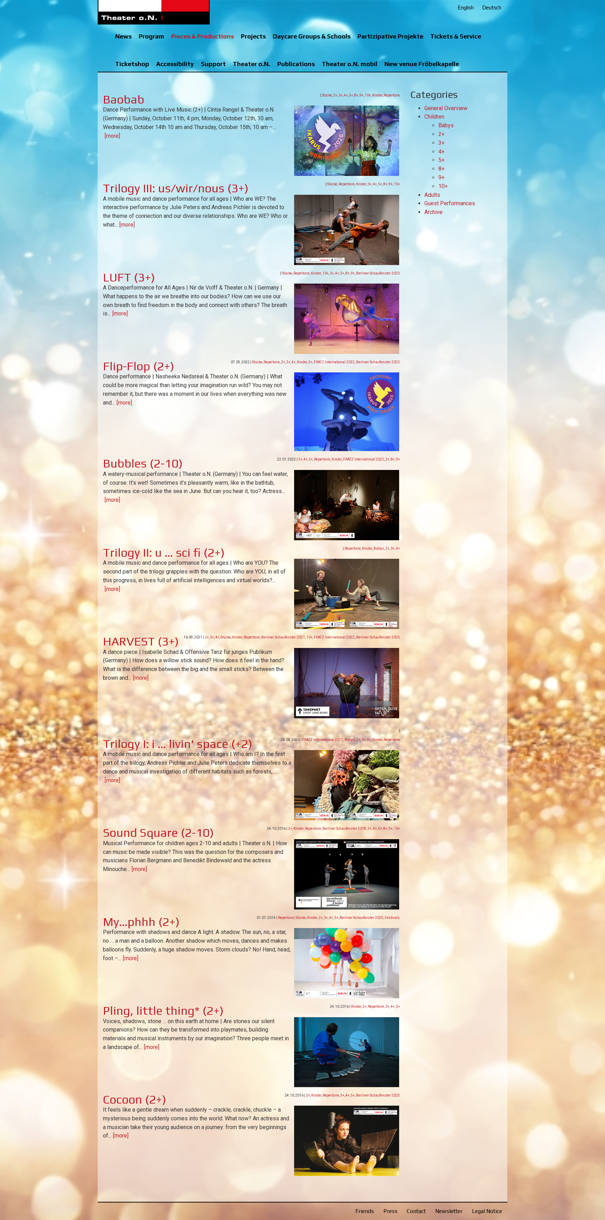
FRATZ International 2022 (334, 362)
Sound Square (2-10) (158, 832)
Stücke (327, 95)
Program (151, 36)
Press (390, 1211)
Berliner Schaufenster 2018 (344, 828)
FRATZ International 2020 (322, 740)
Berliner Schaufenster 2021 (283, 637)
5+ (351, 95)
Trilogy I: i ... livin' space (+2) (177, 743)
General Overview (445, 108)
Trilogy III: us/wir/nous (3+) (176, 188)
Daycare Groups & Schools (311, 36)
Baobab (123, 99)
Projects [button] (253, 36)
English (466, 7)
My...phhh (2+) (141, 921)
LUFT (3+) (129, 277)
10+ (368, 95)
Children (434, 116)
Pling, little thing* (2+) (163, 1010)
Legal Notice (487, 1211)
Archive (433, 212)
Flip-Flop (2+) (138, 366)
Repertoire (392, 95)
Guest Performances (449, 203)
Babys (379, 548)
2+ (335, 95)
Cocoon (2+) (134, 1099)
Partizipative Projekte (390, 36)
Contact (416, 1211)
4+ (346, 95)
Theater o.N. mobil (349, 63)
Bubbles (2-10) (143, 463)
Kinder (377, 95)
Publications (296, 63)
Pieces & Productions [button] (202, 36)
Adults (432, 195)
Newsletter (449, 1211)
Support (213, 63)
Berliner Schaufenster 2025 (378, 637)
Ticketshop (132, 63)
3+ (340, 95)
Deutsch (491, 7)
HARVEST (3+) (141, 641)
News (123, 36)
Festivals (392, 918)
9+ (361, 95)
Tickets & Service (455, 36)
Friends (364, 1211)
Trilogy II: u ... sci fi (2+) (164, 552)
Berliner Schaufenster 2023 (378, 273)
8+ (356, 95)
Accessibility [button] (175, 63)
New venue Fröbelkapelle (421, 63)
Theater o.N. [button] (251, 63)
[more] (112, 136)
